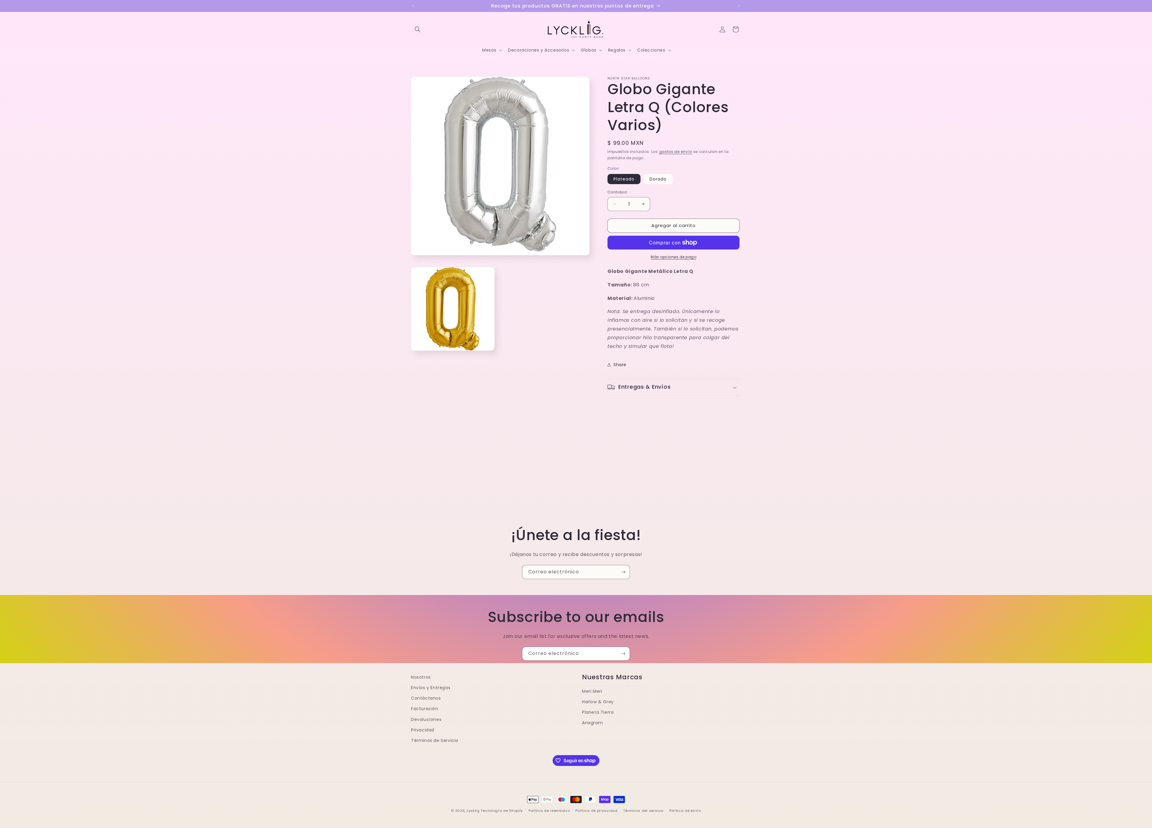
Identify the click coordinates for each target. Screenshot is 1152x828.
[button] (417, 29)
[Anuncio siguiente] (739, 6)
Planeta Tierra (598, 713)
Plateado (624, 179)
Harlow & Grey (598, 702)
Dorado (658, 179)
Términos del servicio (643, 810)
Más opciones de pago (673, 256)
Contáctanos (426, 698)
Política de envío (685, 810)
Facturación (424, 709)
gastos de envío (675, 151)
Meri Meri (592, 691)
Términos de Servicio (434, 740)
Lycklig (473, 810)
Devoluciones (426, 719)
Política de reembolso (549, 810)
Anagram (592, 723)
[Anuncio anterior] (413, 6)
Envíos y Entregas (430, 688)
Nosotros (421, 677)
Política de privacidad (596, 810)
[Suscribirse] (623, 572)
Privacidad (422, 730)
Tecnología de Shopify (502, 810)
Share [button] (620, 365)
